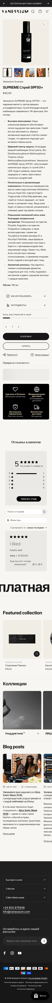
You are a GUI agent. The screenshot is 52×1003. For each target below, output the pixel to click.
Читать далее (9, 833)
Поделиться (12, 354)
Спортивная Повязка (15, 665)
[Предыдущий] (4, 3)
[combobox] (28, 527)
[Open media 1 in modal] (44, 25)
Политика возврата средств (14, 982)
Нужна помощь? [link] (42, 355)
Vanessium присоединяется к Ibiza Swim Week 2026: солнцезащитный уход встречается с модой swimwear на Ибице (22, 797)
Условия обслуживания (18, 985)
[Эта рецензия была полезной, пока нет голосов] (34, 564)
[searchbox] (23, 511)
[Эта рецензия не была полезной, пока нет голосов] (39, 564)
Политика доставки (34, 985)
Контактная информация (26, 989)
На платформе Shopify (37, 978)
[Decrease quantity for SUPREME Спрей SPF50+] (6, 326)
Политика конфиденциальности (36, 982)
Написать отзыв (29, 499)
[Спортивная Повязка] (22, 639)
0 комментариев (31, 787)
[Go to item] (7, 72)
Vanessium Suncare (13, 81)
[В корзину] (37, 654)
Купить (26, 346)
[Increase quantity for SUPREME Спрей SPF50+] (18, 326)
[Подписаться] (44, 941)
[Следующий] (48, 3)
